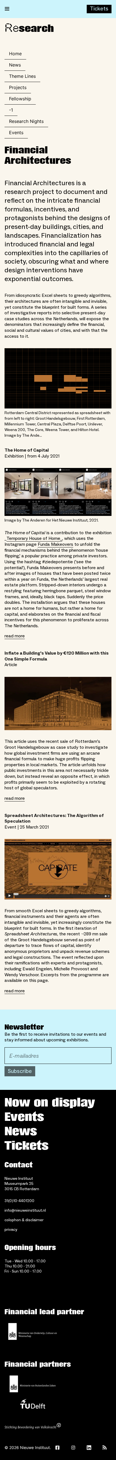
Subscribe (20, 1071)
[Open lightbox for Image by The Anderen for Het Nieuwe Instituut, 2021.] (58, 492)
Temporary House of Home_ (34, 538)
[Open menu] (7, 9)
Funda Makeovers (55, 544)
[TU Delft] (33, 1405)
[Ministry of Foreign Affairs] (33, 1383)
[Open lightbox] (58, 703)
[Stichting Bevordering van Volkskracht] (33, 1426)
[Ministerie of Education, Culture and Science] (33, 1331)
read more (15, 636)
